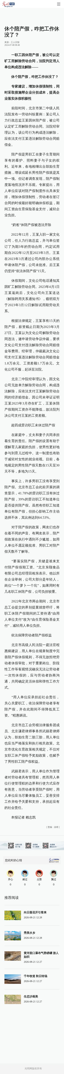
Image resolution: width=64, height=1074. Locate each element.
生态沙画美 (31, 996)
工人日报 (15, 42)
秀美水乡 (29, 932)
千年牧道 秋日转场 (35, 976)
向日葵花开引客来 (35, 912)
